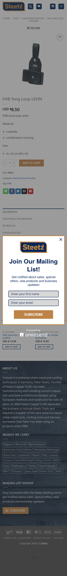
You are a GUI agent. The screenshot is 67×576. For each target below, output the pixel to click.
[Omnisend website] (33, 333)
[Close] (61, 239)
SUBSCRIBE (33, 314)
